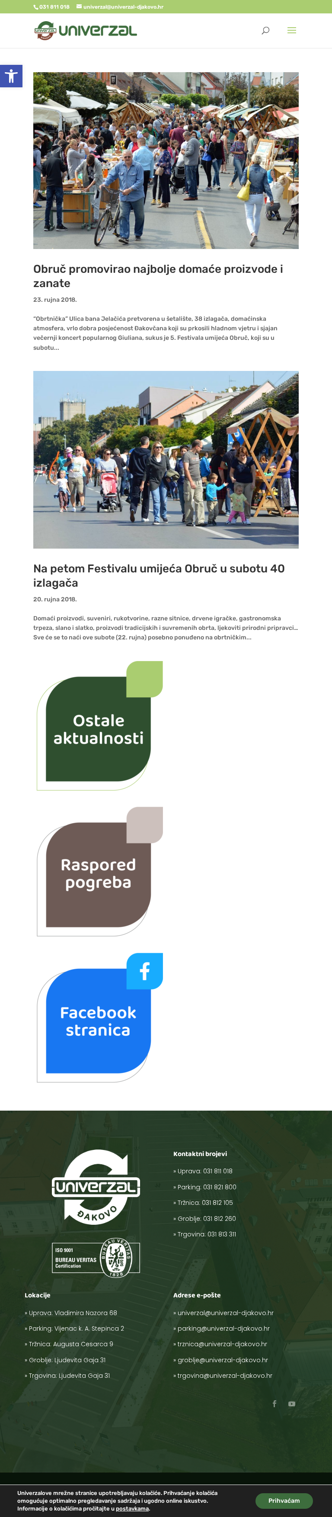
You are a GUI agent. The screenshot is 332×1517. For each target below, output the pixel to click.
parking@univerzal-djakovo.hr (224, 1328)
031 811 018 (218, 1171)
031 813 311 (222, 1234)
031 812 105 (217, 1202)
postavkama (132, 1508)
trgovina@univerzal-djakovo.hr (225, 1375)
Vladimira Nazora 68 (85, 1313)
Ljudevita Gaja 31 (79, 1360)
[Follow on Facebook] (274, 1404)
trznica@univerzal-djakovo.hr (222, 1344)
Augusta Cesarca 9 (83, 1344)
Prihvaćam (284, 1500)
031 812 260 (219, 1218)
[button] (11, 76)
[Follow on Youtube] (292, 1404)
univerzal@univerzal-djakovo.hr (226, 1313)
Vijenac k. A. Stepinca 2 (89, 1328)
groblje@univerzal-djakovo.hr (223, 1360)
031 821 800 (219, 1187)
